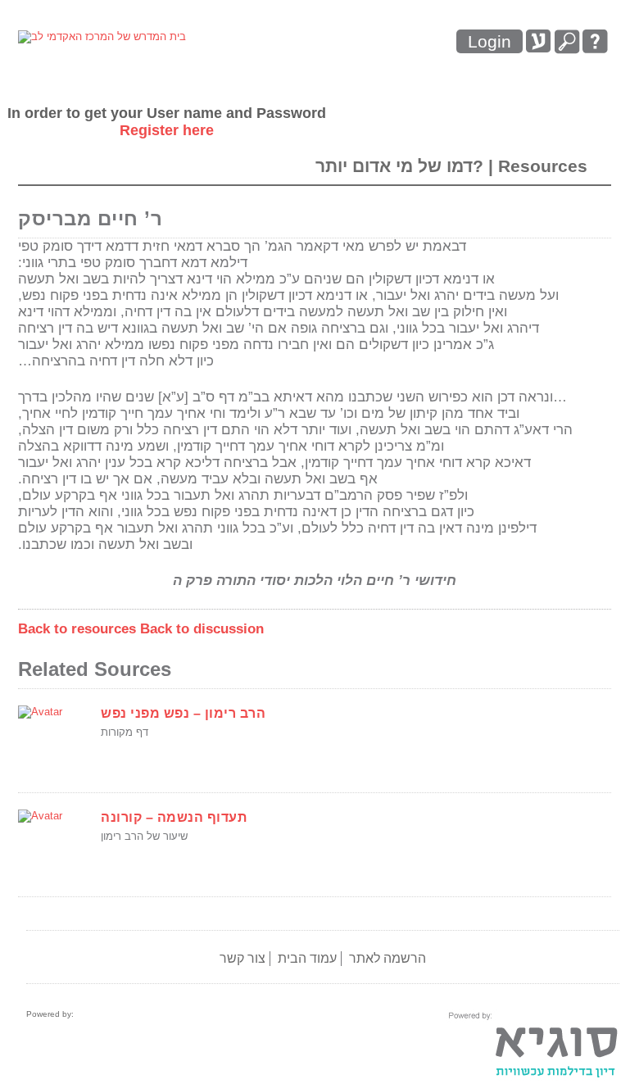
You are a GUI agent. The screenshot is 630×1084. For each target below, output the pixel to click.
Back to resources (77, 629)
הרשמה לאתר (387, 958)
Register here (167, 130)
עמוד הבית (307, 958)
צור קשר (242, 958)
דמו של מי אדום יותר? (401, 165)
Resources (542, 165)
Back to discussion (202, 629)
